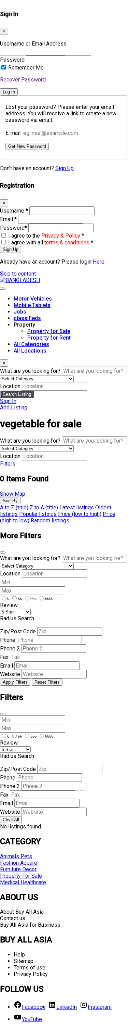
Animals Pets (16, 856)
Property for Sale (48, 331)
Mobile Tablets (32, 305)
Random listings (50, 520)
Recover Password (23, 79)
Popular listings (38, 514)
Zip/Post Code (18, 631)
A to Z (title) (14, 507)
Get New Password (27, 146)
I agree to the (46, 235)
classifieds (27, 318)
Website (10, 674)
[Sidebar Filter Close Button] (2, 714)
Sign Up (64, 168)
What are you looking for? (30, 371)
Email (8, 219)
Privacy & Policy (60, 235)
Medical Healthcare (23, 882)
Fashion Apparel (19, 863)
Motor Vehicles (33, 298)
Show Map (12, 494)
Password (12, 59)
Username (14, 210)
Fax (4, 657)
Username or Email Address (33, 43)
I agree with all (50, 242)
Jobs (20, 311)
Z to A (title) (44, 507)
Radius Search (17, 618)
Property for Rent (49, 337)
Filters (7, 463)
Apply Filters (15, 682)
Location (10, 386)
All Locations (30, 350)
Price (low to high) (79, 514)
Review (9, 605)
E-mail (12, 133)
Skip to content (18, 273)
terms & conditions (66, 242)
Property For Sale (21, 876)
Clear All (11, 819)
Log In (9, 91)
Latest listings (76, 507)
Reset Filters (47, 682)
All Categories (31, 344)
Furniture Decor (18, 869)
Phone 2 (10, 648)
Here (98, 261)
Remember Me (26, 67)
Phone (7, 640)
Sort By (10, 500)
